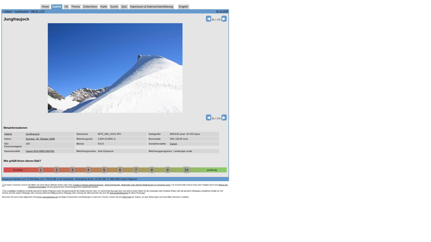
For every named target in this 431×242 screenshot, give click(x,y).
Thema (75, 6)
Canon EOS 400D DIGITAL (40, 151)
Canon (173, 143)
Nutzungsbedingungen (119, 193)
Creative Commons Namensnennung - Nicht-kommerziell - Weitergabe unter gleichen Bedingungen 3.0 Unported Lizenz (122, 185)
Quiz (124, 6)
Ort (66, 6)
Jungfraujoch (21, 11)
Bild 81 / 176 (37, 11)
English (183, 6)
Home (45, 6)
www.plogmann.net (50, 197)
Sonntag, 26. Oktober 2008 (40, 138)
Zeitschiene (90, 6)
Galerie (56, 6)
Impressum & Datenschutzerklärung (151, 6)
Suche (114, 6)
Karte (104, 6)
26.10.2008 (222, 11)
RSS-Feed (126, 197)
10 (186, 170)
